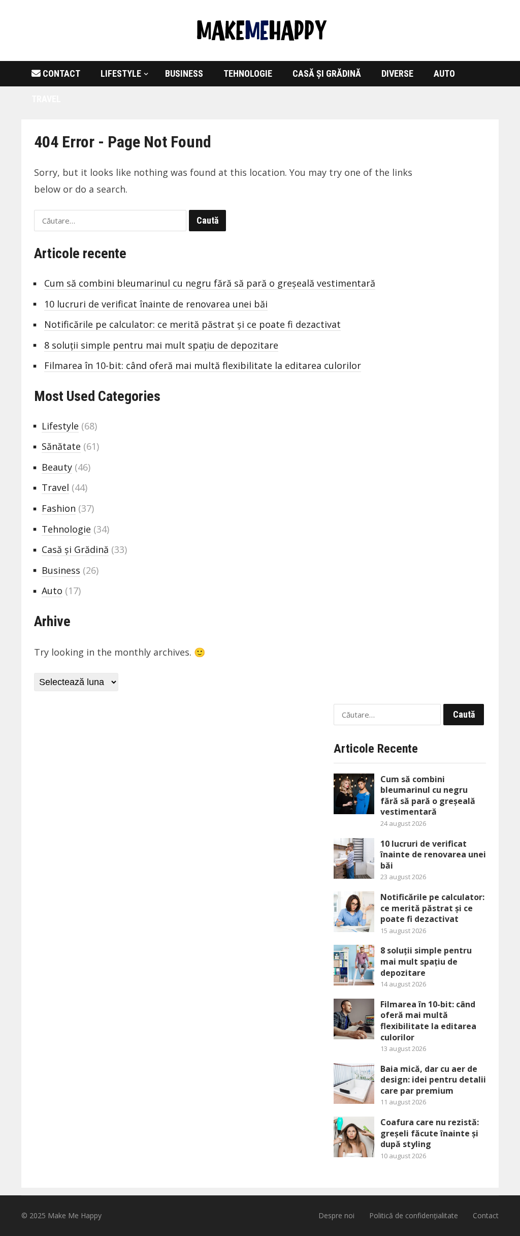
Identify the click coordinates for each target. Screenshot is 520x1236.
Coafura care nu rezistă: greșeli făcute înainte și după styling (429, 1133)
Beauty (57, 467)
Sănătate (61, 446)
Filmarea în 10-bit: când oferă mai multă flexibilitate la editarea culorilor (202, 365)
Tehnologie (247, 73)
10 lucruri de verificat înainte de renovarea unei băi (156, 304)
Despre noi (336, 1215)
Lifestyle (121, 73)
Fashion (59, 508)
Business (184, 73)
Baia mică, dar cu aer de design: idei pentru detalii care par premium (433, 1079)
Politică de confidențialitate (413, 1215)
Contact (60, 73)
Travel (46, 99)
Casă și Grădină (326, 73)
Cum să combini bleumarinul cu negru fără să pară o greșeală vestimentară (209, 283)
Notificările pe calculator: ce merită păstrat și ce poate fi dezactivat (192, 324)
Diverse (397, 73)
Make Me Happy (75, 1215)
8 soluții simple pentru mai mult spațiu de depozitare (161, 345)
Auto (444, 73)
